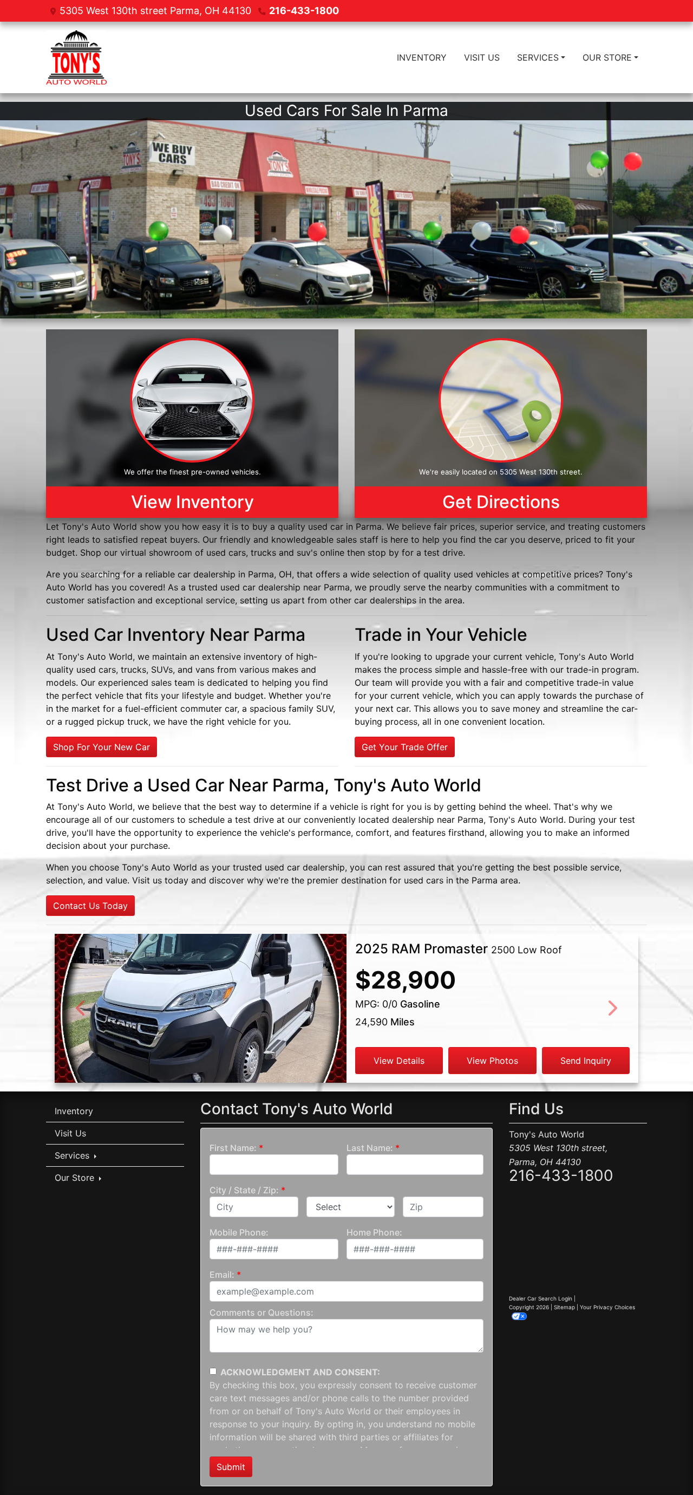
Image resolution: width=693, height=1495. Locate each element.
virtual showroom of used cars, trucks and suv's (218, 552)
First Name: (233, 1147)
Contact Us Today (90, 905)
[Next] (612, 1008)
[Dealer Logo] (76, 57)
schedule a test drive (231, 819)
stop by (383, 552)
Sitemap (564, 1307)
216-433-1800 (304, 10)
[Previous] (81, 1008)
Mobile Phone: (239, 1232)
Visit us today (160, 880)
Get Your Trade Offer (405, 747)
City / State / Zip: (244, 1190)
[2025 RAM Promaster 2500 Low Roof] (200, 1026)
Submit (231, 1466)
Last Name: (369, 1147)
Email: (222, 1274)
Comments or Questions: (261, 1312)
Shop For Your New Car (101, 747)
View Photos (492, 1060)
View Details (399, 1060)
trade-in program (601, 669)
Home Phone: (374, 1232)
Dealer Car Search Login (540, 1298)
